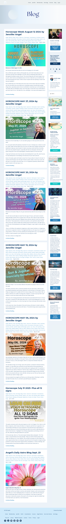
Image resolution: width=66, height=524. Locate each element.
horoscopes (13, 39)
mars (16, 40)
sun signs (17, 42)
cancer (17, 37)
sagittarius (8, 42)
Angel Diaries (40, 514)
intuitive (7, 110)
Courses (34, 514)
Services (51, 2)
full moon (38, 37)
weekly (33, 42)
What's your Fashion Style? (55, 117)
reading (43, 111)
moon (32, 40)
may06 (13, 328)
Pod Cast (7, 517)
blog (14, 37)
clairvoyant (26, 37)
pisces (29, 111)
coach (38, 106)
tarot (11, 115)
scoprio (12, 42)
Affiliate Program (18, 517)
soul (36, 113)
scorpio (26, 113)
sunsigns (22, 42)
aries (14, 106)
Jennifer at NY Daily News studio (55, 47)
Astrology (46, 2)
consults (13, 108)
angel (7, 37)
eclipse (17, 108)
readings (8, 113)
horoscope (8, 39)
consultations (33, 37)
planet (35, 40)
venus (22, 115)
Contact (25, 517)
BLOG (22, 514)
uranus (29, 42)
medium (14, 111)
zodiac (36, 42)
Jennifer (34, 2)
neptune (25, 111)
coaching (42, 106)
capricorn (21, 37)
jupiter (41, 39)
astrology (18, 106)
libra (7, 40)
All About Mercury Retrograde (55, 316)
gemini (42, 37)
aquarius (11, 37)
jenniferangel (36, 39)
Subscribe (55, 63)
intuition (24, 39)
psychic (39, 111)
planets (39, 40)
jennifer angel (30, 39)
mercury (19, 40)
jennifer (11, 110)
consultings (8, 108)
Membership (40, 2)
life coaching (11, 40)
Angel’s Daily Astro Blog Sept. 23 (23, 452)
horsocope (19, 39)
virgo (25, 115)
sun (38, 113)
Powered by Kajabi (58, 510)
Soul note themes (48, 514)
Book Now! (55, 150)
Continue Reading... (10, 94)
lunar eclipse (24, 254)
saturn (22, 113)
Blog (55, 2)
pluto (36, 111)
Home (29, 2)
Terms (30, 517)
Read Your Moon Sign (55, 288)
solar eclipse (31, 113)
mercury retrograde (26, 40)
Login (59, 2)
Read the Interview (55, 255)
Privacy (34, 517)
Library (12, 517)
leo (44, 39)
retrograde (12, 113)
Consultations (28, 514)
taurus (25, 42)
